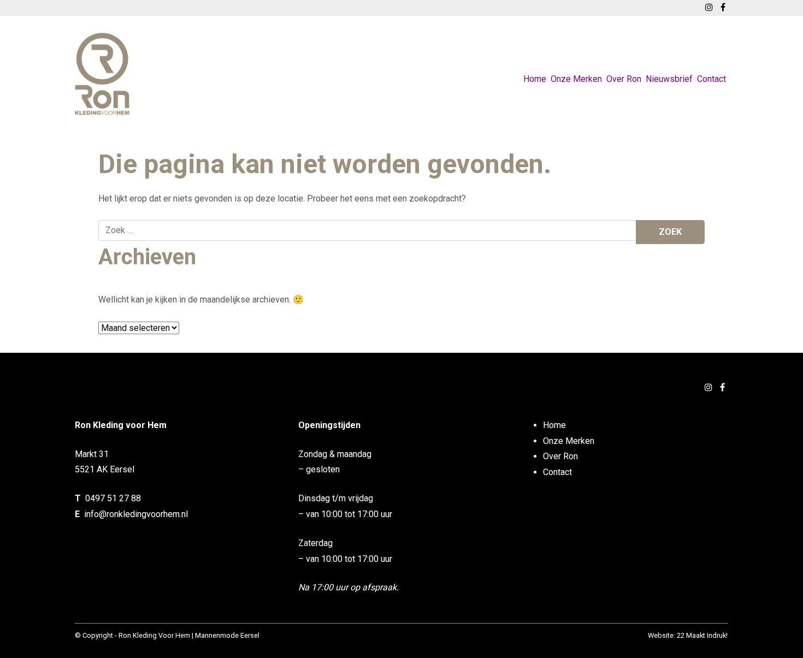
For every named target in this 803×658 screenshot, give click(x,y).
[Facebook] (722, 387)
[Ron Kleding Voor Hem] (102, 74)
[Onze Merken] (576, 66)
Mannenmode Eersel (227, 635)
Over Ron (623, 79)
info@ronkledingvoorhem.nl (136, 514)
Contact (711, 79)
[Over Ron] (623, 66)
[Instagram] (708, 387)
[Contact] (711, 66)
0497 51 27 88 (113, 498)
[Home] (534, 66)
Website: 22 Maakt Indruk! (688, 635)
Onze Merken (576, 79)
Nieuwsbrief (669, 79)
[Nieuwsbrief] (669, 66)
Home (534, 79)
